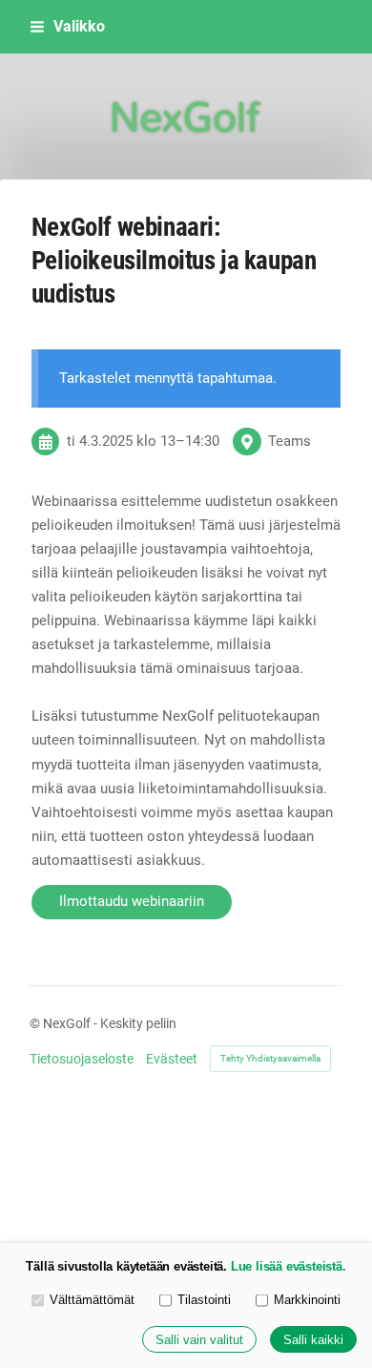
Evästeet (171, 1058)
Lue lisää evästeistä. (288, 1266)
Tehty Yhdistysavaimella (270, 1058)
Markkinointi (307, 1300)
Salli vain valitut (199, 1340)
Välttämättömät (92, 1300)
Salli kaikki (313, 1340)
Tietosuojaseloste (82, 1058)
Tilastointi (204, 1300)
